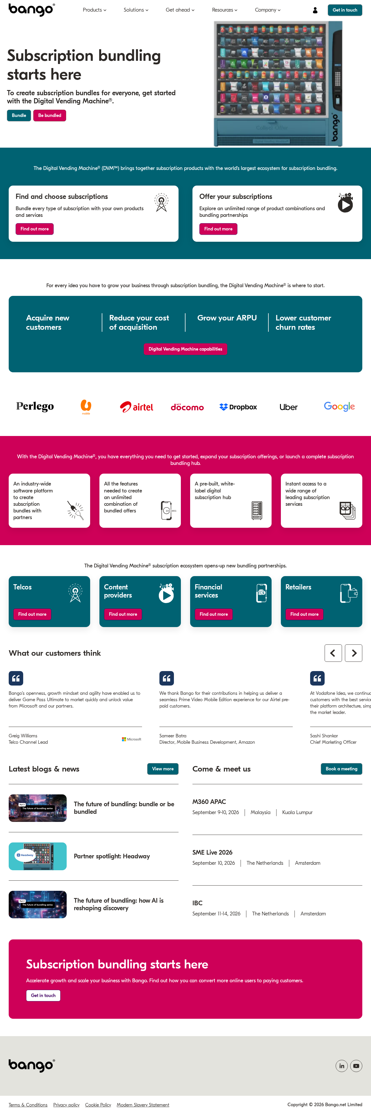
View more (163, 769)
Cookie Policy (98, 1105)
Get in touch (345, 10)
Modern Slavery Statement (143, 1105)
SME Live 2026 (212, 852)
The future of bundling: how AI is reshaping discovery (118, 904)
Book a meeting (341, 769)
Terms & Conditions (28, 1105)
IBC (197, 903)
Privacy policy (66, 1105)
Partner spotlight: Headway (112, 856)
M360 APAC (209, 802)
